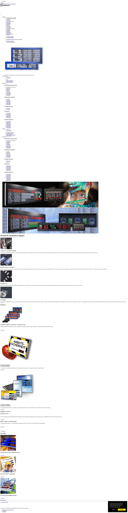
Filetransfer (4, 511)
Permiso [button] (121, 509)
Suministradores (8, 130)
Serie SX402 (8, 33)
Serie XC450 (8, 115)
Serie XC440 (8, 167)
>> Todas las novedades (4, 502)
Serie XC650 (8, 125)
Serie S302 (8, 25)
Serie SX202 (8, 32)
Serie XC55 (8, 20)
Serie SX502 (8, 22)
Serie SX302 (8, 24)
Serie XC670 (8, 178)
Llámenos (4, 1)
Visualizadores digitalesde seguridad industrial (10, 37)
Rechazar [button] (113, 509)
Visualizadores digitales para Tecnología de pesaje (14, 39)
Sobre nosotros (8, 77)
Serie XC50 (8, 19)
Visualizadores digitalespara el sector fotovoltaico (10, 42)
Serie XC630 (8, 123)
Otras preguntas (8, 135)
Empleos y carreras (9, 82)
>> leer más (2, 330)
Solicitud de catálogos (9, 133)
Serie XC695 (8, 127)
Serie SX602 (8, 23)
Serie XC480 (8, 117)
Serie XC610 (8, 121)
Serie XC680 (8, 179)
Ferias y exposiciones (9, 80)
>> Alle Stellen (2, 431)
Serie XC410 (8, 113)
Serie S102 (8, 29)
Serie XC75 (8, 89)
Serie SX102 (8, 30)
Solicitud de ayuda (9, 134)
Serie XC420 (8, 166)
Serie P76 (7, 34)
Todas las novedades (9, 81)
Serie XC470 (8, 116)
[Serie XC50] (50, 207)
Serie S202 (8, 31)
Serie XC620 (8, 122)
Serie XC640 (8, 124)
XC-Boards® (8, 27)
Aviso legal (4, 510)
